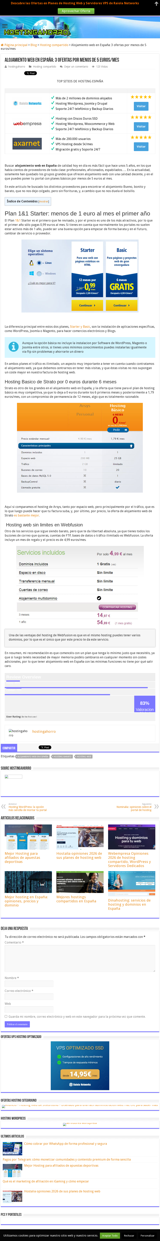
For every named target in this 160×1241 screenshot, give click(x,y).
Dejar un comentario (76, 66)
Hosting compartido (54, 45)
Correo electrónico (19, 991)
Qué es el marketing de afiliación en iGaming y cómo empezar (46, 1181)
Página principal (16, 45)
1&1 (18, 220)
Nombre (12, 978)
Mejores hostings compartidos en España (76, 899)
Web (8, 1004)
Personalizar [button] (148, 1235)
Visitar (141, 106)
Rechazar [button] (129, 1235)
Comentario (14, 942)
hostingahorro (16, 66)
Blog (33, 45)
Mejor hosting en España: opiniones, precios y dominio (26, 901)
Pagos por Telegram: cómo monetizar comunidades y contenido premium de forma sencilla (67, 1159)
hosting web (84, 756)
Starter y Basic (80, 326)
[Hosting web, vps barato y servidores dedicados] (80, 26)
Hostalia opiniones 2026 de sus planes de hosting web (79, 855)
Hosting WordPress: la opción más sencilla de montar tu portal (28, 807)
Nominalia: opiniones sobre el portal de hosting (133, 807)
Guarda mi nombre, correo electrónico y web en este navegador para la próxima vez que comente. (77, 1016)
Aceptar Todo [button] (110, 1235)
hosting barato (62, 756)
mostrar (43, 201)
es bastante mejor (26, 515)
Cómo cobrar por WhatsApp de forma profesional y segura (65, 1144)
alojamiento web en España (33, 756)
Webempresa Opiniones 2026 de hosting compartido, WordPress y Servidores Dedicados (129, 859)
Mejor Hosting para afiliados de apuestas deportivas (22, 857)
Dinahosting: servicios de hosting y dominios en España (129, 904)
